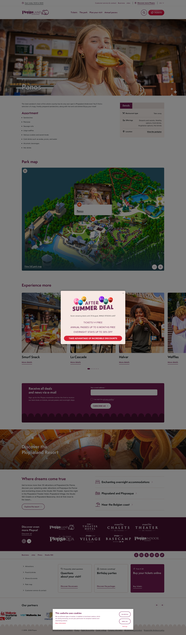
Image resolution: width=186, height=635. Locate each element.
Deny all (125, 621)
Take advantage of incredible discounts (93, 338)
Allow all (125, 614)
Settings (124, 626)
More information (60, 623)
